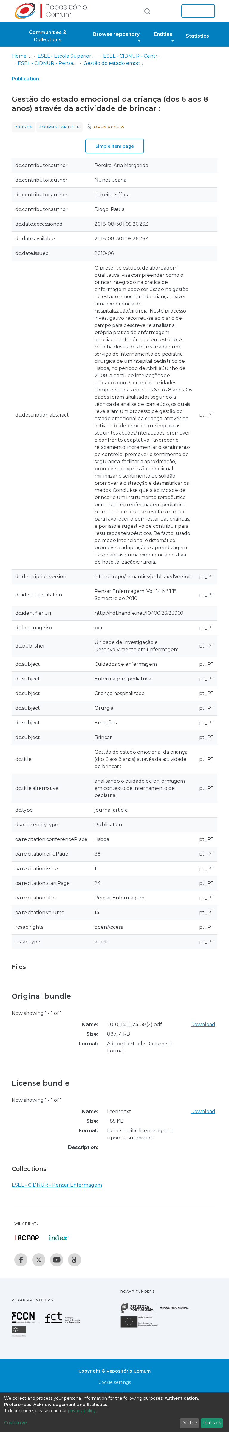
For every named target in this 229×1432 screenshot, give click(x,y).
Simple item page (114, 146)
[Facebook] (20, 1259)
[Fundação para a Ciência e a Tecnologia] (46, 1322)
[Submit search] (147, 11)
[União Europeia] (142, 1327)
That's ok (211, 1422)
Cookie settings (114, 1382)
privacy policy (82, 1410)
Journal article (59, 127)
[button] (167, 11)
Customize (15, 1422)
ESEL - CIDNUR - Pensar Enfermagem (48, 63)
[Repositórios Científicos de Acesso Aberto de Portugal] (27, 1237)
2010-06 (23, 127)
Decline (189, 1422)
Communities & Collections (47, 36)
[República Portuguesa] (157, 1312)
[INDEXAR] (59, 1237)
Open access (109, 127)
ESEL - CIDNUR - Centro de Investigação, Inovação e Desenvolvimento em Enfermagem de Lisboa (133, 56)
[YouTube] (56, 1259)
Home (19, 56)
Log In (196, 11)
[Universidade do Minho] (20, 1336)
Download (203, 1024)
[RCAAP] (74, 1259)
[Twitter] (38, 1259)
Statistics (197, 36)
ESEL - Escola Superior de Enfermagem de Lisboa (67, 56)
